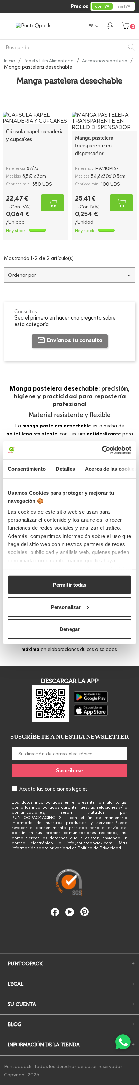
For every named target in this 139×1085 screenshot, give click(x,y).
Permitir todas (69, 585)
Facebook (55, 912)
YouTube (69, 912)
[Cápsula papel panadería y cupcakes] (35, 118)
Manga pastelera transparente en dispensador (94, 146)
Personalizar (66, 607)
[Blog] (69, 934)
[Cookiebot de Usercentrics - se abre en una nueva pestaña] (101, 450)
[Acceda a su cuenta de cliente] (110, 25)
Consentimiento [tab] (27, 469)
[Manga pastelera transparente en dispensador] (104, 121)
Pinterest (84, 911)
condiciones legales (66, 789)
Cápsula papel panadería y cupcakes (35, 135)
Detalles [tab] (65, 469)
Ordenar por (22, 275)
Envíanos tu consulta (74, 340)
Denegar (70, 629)
